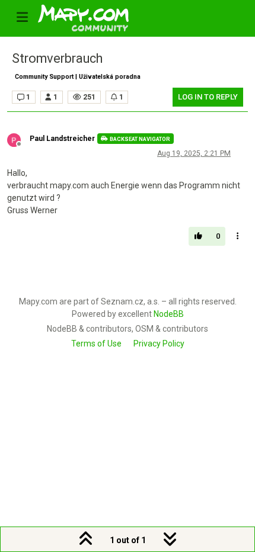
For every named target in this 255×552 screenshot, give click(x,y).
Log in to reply (208, 96)
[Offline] (18, 139)
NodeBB (169, 314)
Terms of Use (96, 343)
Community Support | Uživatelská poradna (78, 77)
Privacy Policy (158, 343)
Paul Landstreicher (62, 138)
